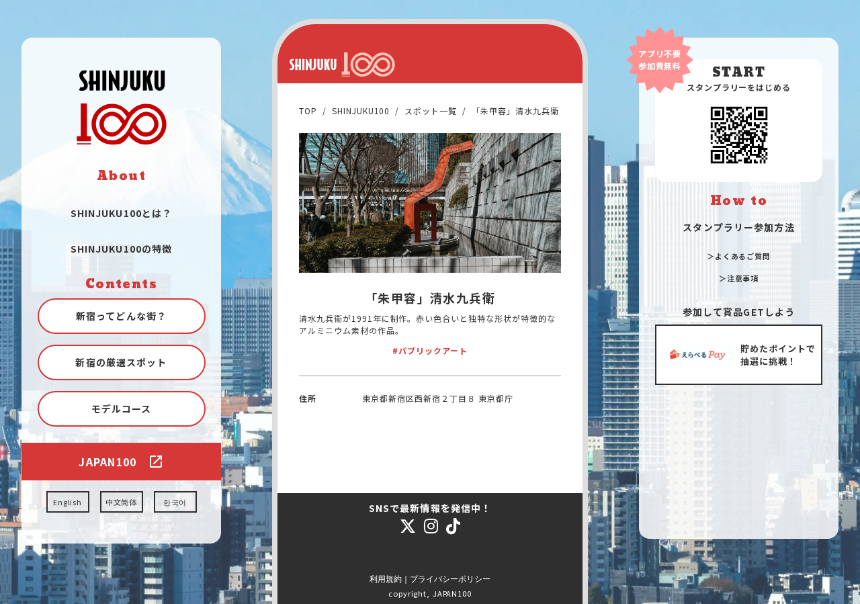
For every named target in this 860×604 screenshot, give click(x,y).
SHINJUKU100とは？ (122, 213)
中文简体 (121, 502)
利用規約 (386, 579)
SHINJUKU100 (361, 110)
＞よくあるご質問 (739, 256)
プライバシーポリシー (450, 579)
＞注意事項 (739, 278)
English (67, 502)
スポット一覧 (430, 110)
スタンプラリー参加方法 (738, 227)
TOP (308, 110)
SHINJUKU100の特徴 (122, 248)
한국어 (175, 502)
